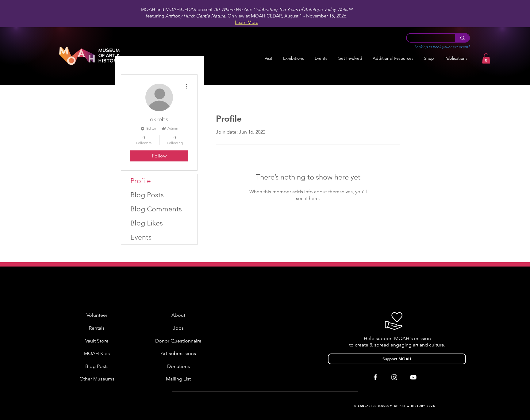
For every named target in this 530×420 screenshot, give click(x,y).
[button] (293, 58)
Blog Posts (147, 195)
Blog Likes (146, 223)
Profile (140, 181)
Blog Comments (156, 209)
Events (141, 237)
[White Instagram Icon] (394, 377)
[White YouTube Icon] (413, 377)
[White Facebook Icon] (375, 377)
